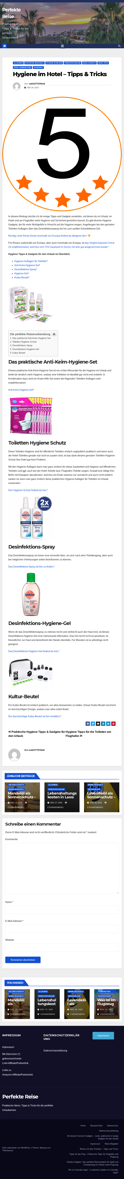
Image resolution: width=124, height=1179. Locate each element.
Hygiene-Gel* (21, 273)
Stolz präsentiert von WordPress (16, 1148)
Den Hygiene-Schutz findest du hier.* (28, 490)
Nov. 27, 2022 (46, 1009)
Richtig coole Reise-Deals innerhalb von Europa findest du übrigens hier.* (48, 235)
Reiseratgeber (104, 996)
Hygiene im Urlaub (54, 63)
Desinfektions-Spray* (25, 269)
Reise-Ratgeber (111, 1144)
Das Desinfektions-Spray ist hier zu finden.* (31, 566)
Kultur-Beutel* (21, 277)
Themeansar (7, 1150)
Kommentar (11, 839)
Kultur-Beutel (18, 352)
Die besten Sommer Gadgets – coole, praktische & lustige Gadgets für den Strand (92, 1137)
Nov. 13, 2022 (106, 1009)
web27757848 (37, 83)
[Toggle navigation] (62, 46)
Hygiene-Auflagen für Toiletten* (31, 261)
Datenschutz (112, 1126)
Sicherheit (38, 67)
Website (9, 940)
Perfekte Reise (20, 1096)
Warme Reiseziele (16, 789)
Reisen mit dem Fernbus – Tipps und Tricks (99, 1149)
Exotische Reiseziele (34, 63)
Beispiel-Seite (96, 1126)
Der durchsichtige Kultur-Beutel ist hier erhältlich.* (35, 716)
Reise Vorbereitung (22, 67)
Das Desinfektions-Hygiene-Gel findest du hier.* (33, 651)
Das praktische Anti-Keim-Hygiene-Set (31, 338)
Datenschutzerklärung (55, 1050)
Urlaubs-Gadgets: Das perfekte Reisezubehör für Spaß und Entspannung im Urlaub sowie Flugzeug (92, 1163)
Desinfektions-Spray (22, 345)
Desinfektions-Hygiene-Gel (25, 349)
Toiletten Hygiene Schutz (24, 341)
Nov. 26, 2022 (76, 1009)
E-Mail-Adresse (14, 921)
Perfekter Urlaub (72, 63)
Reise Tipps (103, 63)
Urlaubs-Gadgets (16, 785)
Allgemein (18, 63)
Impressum (8, 1047)
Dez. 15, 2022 (16, 1009)
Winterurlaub (94, 789)
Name (9, 902)
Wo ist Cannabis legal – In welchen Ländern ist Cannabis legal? (93, 1171)
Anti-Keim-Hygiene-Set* (27, 265)
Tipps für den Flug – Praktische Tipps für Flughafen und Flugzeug (93, 1155)
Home (83, 1126)
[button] (119, 46)
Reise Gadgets (89, 63)
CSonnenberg (17, 1014)
